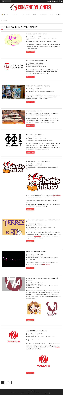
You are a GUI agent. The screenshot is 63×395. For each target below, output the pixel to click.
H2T (47, 140)
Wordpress (49, 393)
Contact (58, 14)
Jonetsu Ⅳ (41, 41)
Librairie (44, 115)
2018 (29, 227)
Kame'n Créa (47, 41)
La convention (14, 14)
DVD (53, 257)
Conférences (35, 38)
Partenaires (4, 20)
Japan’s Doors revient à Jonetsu (36, 252)
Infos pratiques (26, 14)
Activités (30, 38)
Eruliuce (31, 36)
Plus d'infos (30, 51)
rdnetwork (31, 224)
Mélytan (37, 287)
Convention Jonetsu (43, 38)
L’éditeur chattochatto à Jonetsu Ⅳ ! (38, 161)
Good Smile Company (50, 285)
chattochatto (31, 167)
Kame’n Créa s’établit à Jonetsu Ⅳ (36, 34)
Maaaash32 (31, 63)
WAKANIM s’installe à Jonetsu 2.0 (36, 331)
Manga (27, 169)
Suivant (10, 382)
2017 (29, 257)
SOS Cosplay (53, 41)
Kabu (30, 137)
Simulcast (48, 336)
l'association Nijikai (19, 393)
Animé (32, 257)
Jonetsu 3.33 (50, 227)
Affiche (29, 66)
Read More (30, 209)
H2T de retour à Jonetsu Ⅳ (34, 134)
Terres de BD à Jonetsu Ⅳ (34, 111)
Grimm (31, 393)
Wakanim (53, 336)
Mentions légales (31, 390)
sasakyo (31, 88)
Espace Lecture (43, 227)
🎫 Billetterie (5, 14)
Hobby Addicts (45, 91)
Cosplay (51, 14)
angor (30, 113)
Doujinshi (49, 257)
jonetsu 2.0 (32, 259)
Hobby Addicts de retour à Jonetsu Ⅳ (38, 86)
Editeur (39, 140)
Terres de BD (38, 229)
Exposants (43, 140)
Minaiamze (39, 393)
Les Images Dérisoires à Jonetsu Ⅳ (36, 60)
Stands (34, 14)
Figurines (40, 91)
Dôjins (45, 257)
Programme (42, 14)
